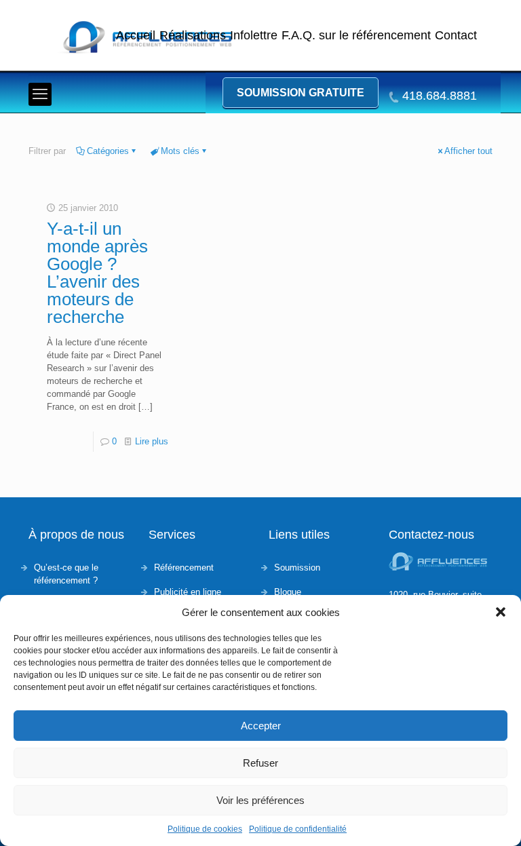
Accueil (135, 35)
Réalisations (192, 35)
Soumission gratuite (300, 92)
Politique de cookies (205, 829)
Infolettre (253, 35)
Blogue (287, 592)
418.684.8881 (439, 96)
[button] (500, 612)
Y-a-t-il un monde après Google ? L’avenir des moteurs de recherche (97, 272)
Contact (456, 35)
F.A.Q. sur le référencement (356, 35)
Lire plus (151, 441)
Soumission (297, 567)
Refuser (260, 763)
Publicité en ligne (187, 592)
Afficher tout (468, 151)
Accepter (261, 725)
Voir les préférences (260, 800)
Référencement (184, 567)
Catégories (108, 151)
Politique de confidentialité (298, 829)
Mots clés (180, 151)
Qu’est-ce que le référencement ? (66, 573)
